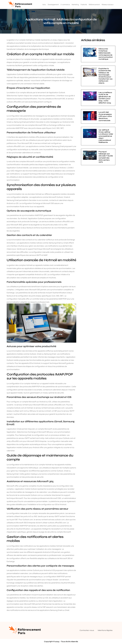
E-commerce (65, 4)
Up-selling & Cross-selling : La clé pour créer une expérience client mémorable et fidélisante (106, 136)
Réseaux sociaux (107, 4)
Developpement (53, 4)
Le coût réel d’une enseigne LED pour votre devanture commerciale (105, 116)
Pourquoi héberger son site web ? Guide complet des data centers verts (106, 157)
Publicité (84, 4)
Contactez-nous (87, 630)
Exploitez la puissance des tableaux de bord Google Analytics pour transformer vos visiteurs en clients (105, 76)
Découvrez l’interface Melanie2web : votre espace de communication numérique (106, 54)
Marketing (75, 4)
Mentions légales (105, 630)
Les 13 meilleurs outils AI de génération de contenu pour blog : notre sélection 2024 (105, 97)
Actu (44, 4)
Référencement (94, 4)
